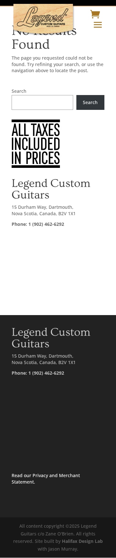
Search (19, 91)
